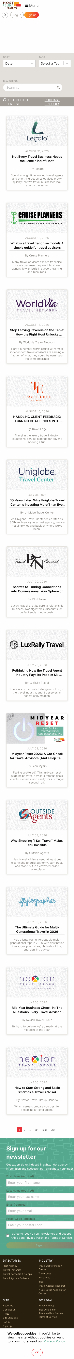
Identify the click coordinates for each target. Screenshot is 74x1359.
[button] (32, 5)
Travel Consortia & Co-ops (17, 1274)
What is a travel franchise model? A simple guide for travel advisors (37, 245)
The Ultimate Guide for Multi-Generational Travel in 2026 (37, 929)
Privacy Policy (34, 1237)
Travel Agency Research (52, 1285)
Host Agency (10, 1265)
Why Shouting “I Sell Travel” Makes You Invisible (37, 843)
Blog (40, 1281)
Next (44, 1129)
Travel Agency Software (16, 1278)
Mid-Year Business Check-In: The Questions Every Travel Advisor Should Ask (37, 1010)
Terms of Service (61, 1237)
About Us (8, 1305)
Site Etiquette (10, 1317)
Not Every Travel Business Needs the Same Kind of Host (37, 159)
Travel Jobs (44, 1273)
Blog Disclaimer (51, 1311)
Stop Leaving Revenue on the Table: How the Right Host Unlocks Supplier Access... (37, 332)
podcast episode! (52, 102)
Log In (6, 1321)
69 (36, 1129)
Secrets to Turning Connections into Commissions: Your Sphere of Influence (37, 589)
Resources (44, 1277)
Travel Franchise (12, 1269)
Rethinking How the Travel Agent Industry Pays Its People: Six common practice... (37, 673)
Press (6, 1313)
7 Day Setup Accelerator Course (52, 1291)
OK (37, 1352)
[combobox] (5, 63)
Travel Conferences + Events (50, 1267)
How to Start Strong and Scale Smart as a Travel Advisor (37, 1090)
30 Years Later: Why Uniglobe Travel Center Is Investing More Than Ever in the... (37, 503)
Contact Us (9, 1309)
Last (53, 1129)
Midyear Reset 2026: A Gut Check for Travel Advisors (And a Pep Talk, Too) (37, 756)
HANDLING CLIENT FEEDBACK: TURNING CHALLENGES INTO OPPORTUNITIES (37, 419)
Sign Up (7, 1326)
